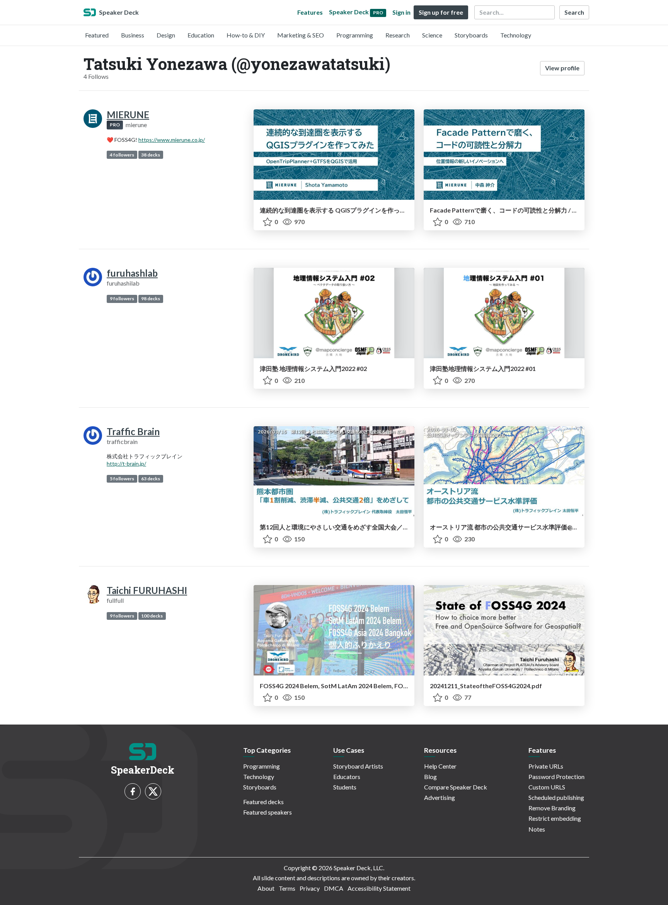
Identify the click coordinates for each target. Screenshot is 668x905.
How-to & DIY (246, 35)
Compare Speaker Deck (455, 787)
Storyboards (471, 35)
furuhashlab (132, 273)
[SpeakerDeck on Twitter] (153, 791)
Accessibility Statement (379, 888)
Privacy (310, 888)
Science (432, 35)
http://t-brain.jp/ (126, 463)
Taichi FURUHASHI (147, 590)
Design (166, 35)
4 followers (122, 155)
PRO (115, 125)
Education (200, 35)
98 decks (150, 298)
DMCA (333, 888)
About (265, 888)
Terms (287, 888)
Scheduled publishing (556, 797)
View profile (562, 67)
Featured (97, 35)
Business (132, 35)
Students (344, 787)
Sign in (401, 12)
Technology (515, 35)
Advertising (439, 797)
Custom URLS (546, 787)
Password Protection (556, 776)
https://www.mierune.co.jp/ (171, 139)
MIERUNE (128, 114)
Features (310, 12)
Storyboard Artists (358, 766)
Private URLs (545, 766)
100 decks (152, 616)
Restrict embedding (554, 818)
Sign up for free (441, 12)
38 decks (150, 155)
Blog (430, 776)
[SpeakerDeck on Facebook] (132, 791)
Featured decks (263, 801)
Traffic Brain (133, 431)
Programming (354, 35)
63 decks (150, 478)
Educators (346, 776)
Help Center (440, 766)
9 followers (122, 298)
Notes (536, 829)
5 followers (122, 478)
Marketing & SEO (300, 35)
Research (397, 35)
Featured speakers (267, 812)
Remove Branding (552, 807)
